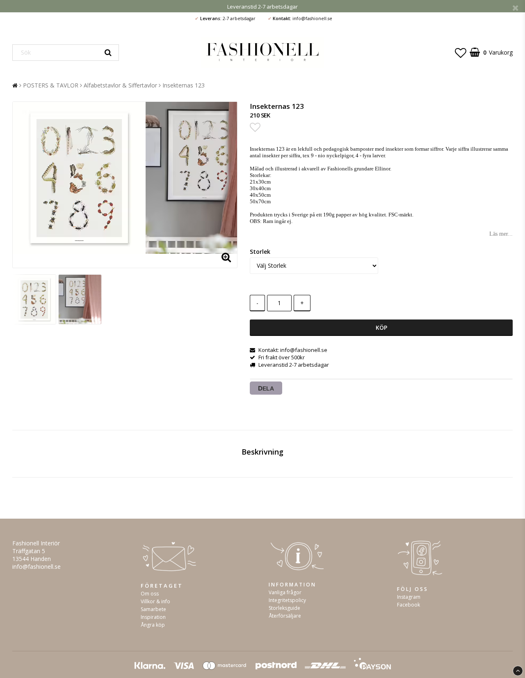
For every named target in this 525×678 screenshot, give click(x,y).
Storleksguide (284, 607)
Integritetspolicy (287, 600)
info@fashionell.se (36, 566)
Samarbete (153, 609)
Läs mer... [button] (501, 234)
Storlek (260, 251)
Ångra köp (153, 624)
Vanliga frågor (285, 592)
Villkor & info (155, 601)
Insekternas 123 (183, 85)
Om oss (150, 593)
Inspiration (153, 617)
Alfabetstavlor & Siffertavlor (120, 85)
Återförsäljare (285, 615)
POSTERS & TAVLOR (50, 85)
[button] (460, 52)
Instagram (408, 596)
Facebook (408, 604)
